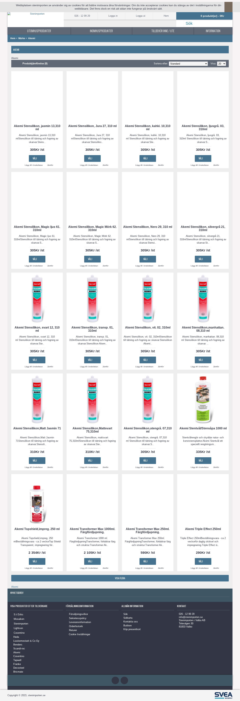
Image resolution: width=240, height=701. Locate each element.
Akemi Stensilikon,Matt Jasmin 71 (37, 428)
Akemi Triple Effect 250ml (203, 529)
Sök (125, 614)
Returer (73, 630)
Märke (21, 38)
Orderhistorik (76, 626)
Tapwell (17, 660)
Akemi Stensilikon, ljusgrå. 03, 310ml (203, 127)
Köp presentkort (132, 629)
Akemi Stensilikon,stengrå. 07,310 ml (148, 430)
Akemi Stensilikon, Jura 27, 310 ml (92, 126)
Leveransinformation (80, 622)
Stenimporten (21, 623)
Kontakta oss (130, 621)
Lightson (18, 628)
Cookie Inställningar (79, 634)
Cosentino (19, 632)
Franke (17, 664)
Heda (16, 637)
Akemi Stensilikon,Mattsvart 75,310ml (92, 430)
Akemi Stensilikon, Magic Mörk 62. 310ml (92, 228)
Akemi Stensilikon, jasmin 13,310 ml (37, 127)
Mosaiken (19, 619)
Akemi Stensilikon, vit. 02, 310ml (147, 327)
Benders (17, 644)
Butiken (127, 625)
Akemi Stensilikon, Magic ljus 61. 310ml (37, 228)
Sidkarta (127, 617)
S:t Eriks (18, 614)
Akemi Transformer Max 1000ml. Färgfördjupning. (92, 530)
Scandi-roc (19, 648)
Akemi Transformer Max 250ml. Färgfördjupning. (148, 530)
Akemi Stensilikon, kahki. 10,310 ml (147, 127)
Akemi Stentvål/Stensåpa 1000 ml (203, 428)
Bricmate (18, 671)
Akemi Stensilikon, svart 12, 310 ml (37, 329)
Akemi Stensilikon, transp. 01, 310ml (92, 329)
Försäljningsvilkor (78, 614)
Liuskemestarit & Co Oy (26, 640)
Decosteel (18, 667)
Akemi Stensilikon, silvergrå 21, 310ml (203, 228)
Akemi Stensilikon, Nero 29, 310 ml (147, 226)
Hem (12, 38)
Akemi (31, 38)
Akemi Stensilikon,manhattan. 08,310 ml (203, 329)
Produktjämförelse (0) (34, 63)
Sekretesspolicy (77, 618)
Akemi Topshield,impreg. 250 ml (37, 529)
